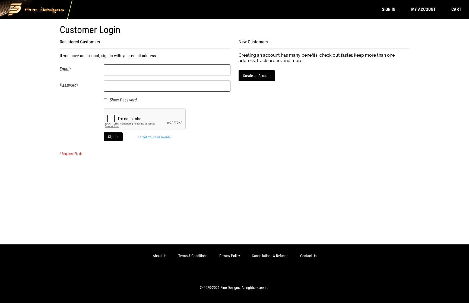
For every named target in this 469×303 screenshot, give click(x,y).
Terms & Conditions (192, 256)
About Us (159, 256)
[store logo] (36, 9)
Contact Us (308, 256)
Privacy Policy (229, 256)
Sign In (388, 9)
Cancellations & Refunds (270, 256)
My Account (423, 9)
